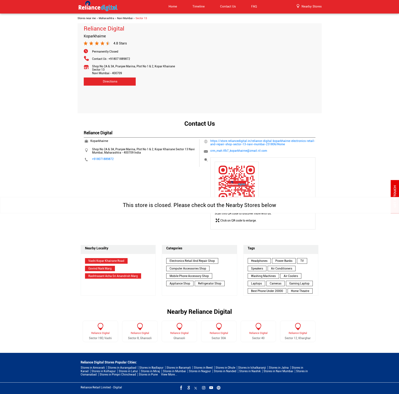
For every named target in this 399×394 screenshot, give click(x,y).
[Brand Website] (218, 387)
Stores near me (87, 18)
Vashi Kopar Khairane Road (106, 260)
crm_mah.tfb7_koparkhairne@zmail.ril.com (238, 150)
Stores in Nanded (225, 371)
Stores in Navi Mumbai (278, 371)
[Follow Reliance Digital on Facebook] (180, 387)
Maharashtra (106, 18)
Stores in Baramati (178, 367)
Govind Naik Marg (100, 268)
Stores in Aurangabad (122, 367)
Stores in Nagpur (200, 371)
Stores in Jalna (279, 367)
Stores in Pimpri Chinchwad (118, 374)
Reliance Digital (100, 333)
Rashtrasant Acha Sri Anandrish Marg (113, 276)
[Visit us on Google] (188, 387)
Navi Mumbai (125, 18)
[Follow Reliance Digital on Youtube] (210, 387)
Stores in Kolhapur (103, 371)
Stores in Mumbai (174, 371)
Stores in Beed (203, 367)
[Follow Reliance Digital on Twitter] (195, 387)
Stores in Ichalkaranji (252, 367)
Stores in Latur (128, 371)
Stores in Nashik (250, 371)
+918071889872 (119, 58)
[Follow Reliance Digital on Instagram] (203, 387)
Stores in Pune (148, 374)
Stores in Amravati (93, 367)
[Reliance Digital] (98, 6)
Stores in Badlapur (151, 367)
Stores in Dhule (225, 367)
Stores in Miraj (150, 371)
